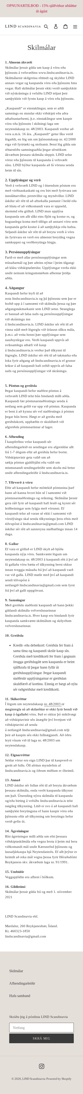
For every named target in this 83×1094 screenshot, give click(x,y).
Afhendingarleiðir (22, 983)
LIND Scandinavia (33, 1078)
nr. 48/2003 (52, 704)
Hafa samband (19, 996)
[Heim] (75, 26)
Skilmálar (16, 971)
